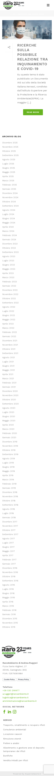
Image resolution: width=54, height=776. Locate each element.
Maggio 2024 (8, 222)
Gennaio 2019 (9, 488)
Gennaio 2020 (9, 437)
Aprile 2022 (8, 323)
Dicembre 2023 (10, 243)
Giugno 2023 (8, 265)
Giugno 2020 (8, 416)
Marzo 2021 (8, 378)
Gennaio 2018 (9, 517)
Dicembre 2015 (9, 618)
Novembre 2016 (10, 572)
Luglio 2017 (8, 543)
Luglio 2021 (8, 361)
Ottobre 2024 (9, 201)
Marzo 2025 (8, 180)
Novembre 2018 (10, 496)
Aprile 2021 (7, 374)
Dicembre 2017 (9, 521)
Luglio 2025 (8, 163)
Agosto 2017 (8, 538)
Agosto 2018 (8, 509)
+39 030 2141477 (11, 690)
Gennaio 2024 (9, 239)
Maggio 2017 (8, 551)
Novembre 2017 (10, 526)
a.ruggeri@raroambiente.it (16, 694)
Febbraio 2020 (9, 433)
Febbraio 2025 (9, 185)
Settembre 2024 (10, 206)
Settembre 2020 (10, 404)
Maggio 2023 (8, 269)
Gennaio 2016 (9, 614)
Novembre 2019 (10, 446)
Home (13, 14)
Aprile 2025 (8, 176)
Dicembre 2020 (10, 391)
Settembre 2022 (10, 302)
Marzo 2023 (8, 277)
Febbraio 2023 (9, 281)
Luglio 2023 (8, 260)
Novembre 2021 (10, 345)
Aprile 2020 (8, 425)
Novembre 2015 (10, 623)
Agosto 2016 (8, 585)
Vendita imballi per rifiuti (15, 760)
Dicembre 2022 (10, 290)
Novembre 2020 (10, 395)
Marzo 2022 (8, 328)
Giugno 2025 (8, 168)
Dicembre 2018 (9, 492)
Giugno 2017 (8, 547)
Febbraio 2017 (9, 559)
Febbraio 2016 (9, 610)
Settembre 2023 (10, 252)
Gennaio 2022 (9, 336)
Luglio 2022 (8, 311)
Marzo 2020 (8, 429)
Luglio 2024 (8, 214)
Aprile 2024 (8, 227)
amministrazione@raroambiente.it (20, 701)
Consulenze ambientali (14, 729)
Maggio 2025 (8, 172)
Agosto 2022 (8, 307)
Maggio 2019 (8, 471)
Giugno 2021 (8, 366)
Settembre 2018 (10, 505)
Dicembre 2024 (10, 193)
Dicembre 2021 (9, 340)
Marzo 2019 (8, 479)
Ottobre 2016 (8, 576)
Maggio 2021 (8, 370)
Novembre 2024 (10, 197)
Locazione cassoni (12, 734)
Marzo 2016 (8, 606)
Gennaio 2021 (9, 387)
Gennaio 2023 (9, 286)
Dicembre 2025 (10, 142)
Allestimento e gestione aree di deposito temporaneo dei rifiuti (24, 749)
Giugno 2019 (8, 467)
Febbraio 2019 (9, 484)
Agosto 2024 (8, 210)
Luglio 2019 (8, 462)
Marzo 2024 (8, 231)
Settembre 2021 (10, 353)
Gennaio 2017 (9, 564)
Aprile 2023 (8, 273)
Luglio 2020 (8, 412)
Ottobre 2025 (9, 151)
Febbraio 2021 (9, 382)
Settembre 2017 (10, 534)
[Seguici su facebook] (4, 712)
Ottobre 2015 (8, 627)
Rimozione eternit (12, 738)
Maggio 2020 (8, 420)
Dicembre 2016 (9, 568)
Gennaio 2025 (9, 189)
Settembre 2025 (10, 155)
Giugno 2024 (8, 218)
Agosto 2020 (8, 408)
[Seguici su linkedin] (9, 712)
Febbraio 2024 (9, 235)
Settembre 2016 (10, 580)
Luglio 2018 (8, 513)
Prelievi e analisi (11, 743)
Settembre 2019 (10, 454)
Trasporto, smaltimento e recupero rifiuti (24, 725)
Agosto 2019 (8, 458)
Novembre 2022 (10, 294)
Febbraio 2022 (9, 332)
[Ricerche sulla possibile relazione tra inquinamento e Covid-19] (27, 29)
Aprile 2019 (7, 475)
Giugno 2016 (8, 593)
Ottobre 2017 (8, 530)
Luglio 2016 (8, 589)
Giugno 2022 (8, 315)
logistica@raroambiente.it (15, 697)
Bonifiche (8, 755)
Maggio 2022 (8, 319)
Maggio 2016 (8, 597)
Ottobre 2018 (8, 500)
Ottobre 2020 (9, 399)
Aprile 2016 (7, 601)
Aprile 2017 (7, 555)
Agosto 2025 (8, 159)
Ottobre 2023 (9, 248)
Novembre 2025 (10, 147)
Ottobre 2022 (9, 298)
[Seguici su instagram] (14, 712)
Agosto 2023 (8, 256)
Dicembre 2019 (9, 441)
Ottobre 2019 (8, 450)
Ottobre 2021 (8, 349)
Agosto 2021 (8, 357)
